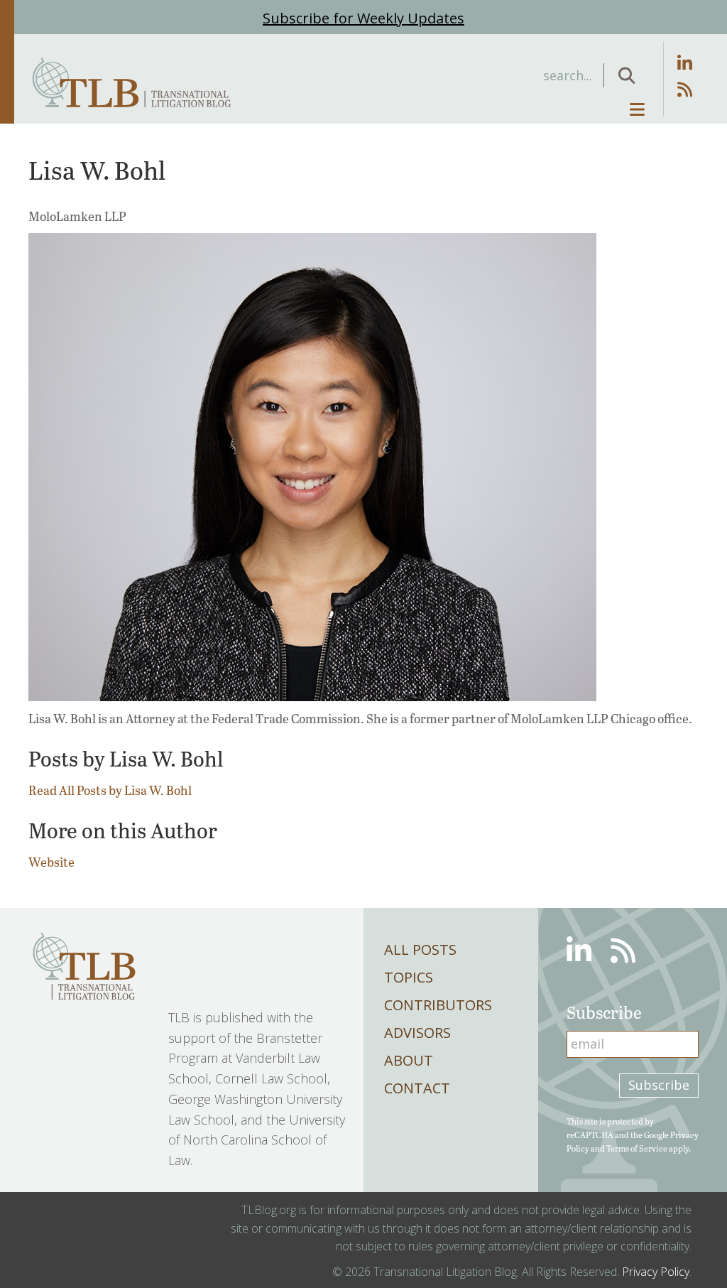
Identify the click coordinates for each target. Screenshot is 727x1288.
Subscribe (658, 1084)
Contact (417, 1088)
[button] (626, 75)
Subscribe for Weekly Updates (363, 18)
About (408, 1060)
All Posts (420, 949)
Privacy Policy (655, 1271)
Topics (408, 977)
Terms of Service (636, 1148)
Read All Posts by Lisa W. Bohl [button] (110, 790)
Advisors (417, 1032)
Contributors (438, 1004)
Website (51, 861)
